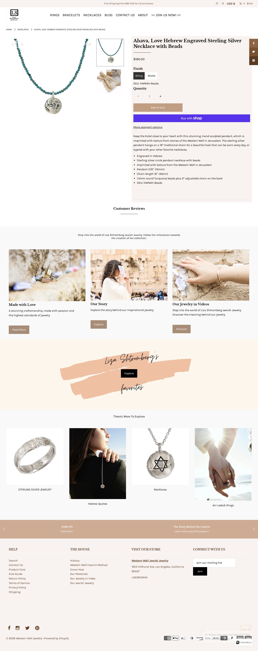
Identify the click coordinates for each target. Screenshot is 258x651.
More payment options (147, 127)
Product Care (17, 569)
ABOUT (143, 15)
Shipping (15, 592)
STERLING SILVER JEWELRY (34, 489)
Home (9, 29)
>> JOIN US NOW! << (166, 15)
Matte (151, 75)
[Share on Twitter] (253, 52)
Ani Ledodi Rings (223, 505)
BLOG (109, 15)
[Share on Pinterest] (253, 60)
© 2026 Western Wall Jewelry (24, 638)
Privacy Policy (17, 587)
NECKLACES (92, 15)
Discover (181, 329)
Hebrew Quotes (97, 503)
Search (13, 560)
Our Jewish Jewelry (82, 583)
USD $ (231, 3)
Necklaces (23, 29)
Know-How (77, 569)
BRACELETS (71, 15)
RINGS (54, 15)
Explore (98, 324)
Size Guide (15, 574)
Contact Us (16, 565)
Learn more (191, 531)
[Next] (21, 44)
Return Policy (17, 578)
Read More (19, 329)
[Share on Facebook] (253, 43)
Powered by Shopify (56, 638)
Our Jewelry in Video (82, 578)
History (74, 560)
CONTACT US (125, 15)
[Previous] (13, 44)
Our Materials (79, 574)
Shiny (139, 75)
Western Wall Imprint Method (88, 565)
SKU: (136, 83)
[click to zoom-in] (89, 44)
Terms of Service (19, 583)
